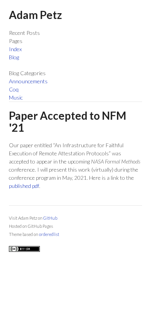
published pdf (24, 185)
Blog (14, 57)
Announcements (28, 81)
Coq (14, 89)
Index (15, 49)
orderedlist (49, 234)
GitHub (50, 217)
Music (16, 97)
